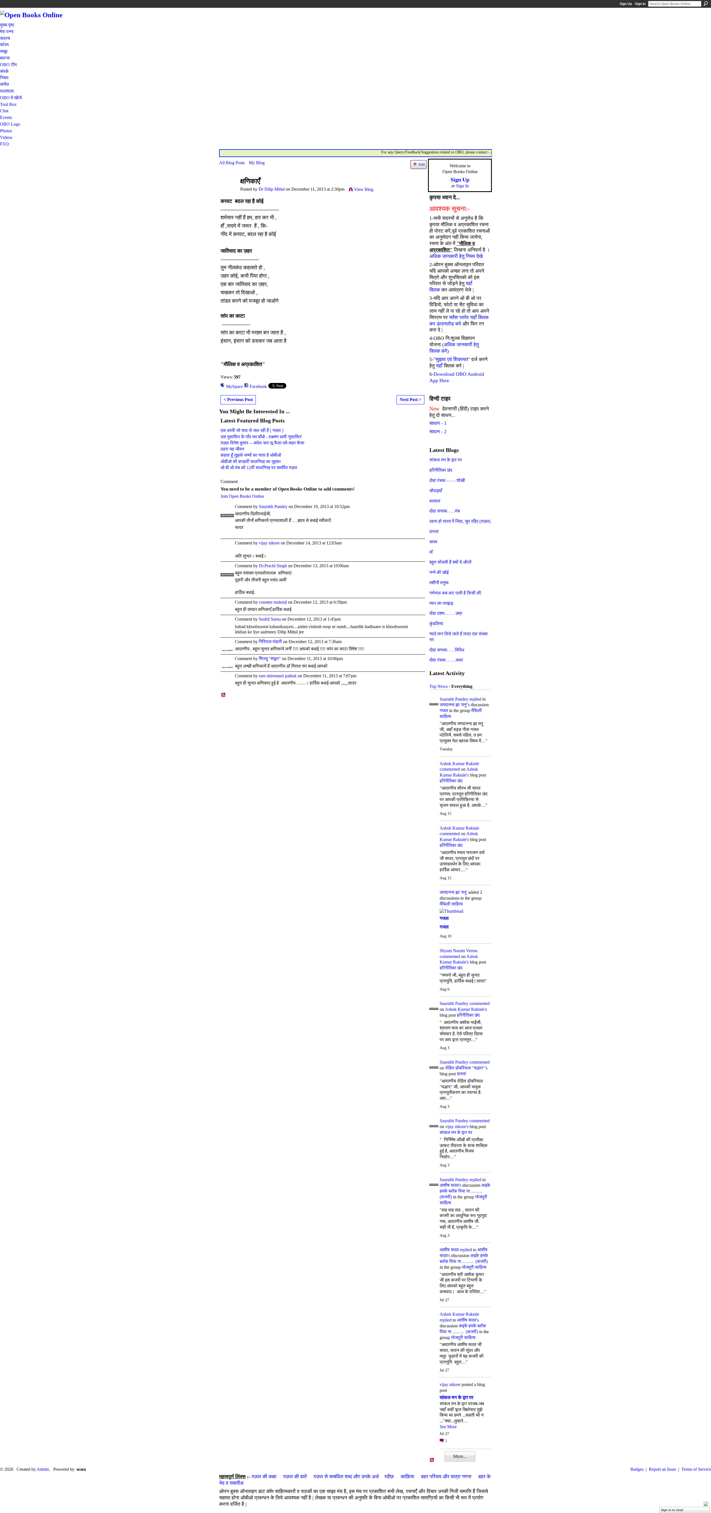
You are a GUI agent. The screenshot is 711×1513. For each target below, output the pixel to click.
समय (433, 541)
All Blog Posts (232, 162)
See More (448, 1426)
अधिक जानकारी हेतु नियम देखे (456, 256)
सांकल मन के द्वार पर (445, 459)
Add (421, 164)
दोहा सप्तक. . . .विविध (446, 650)
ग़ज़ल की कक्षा (264, 1476)
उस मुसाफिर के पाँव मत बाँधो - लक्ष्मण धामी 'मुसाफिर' (261, 436)
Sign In (640, 4)
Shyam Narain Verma (458, 950)
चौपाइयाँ (435, 490)
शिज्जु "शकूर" (270, 658)
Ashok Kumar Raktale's (466, 1009)
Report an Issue (662, 1469)
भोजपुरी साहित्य (474, 1267)
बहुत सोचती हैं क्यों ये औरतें (450, 562)
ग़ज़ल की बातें (295, 1476)
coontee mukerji (273, 602)
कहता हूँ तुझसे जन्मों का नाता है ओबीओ (251, 455)
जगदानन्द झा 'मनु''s (455, 704)
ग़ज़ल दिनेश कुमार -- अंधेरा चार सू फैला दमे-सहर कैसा (262, 443)
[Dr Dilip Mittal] (228, 192)
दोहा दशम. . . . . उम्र (445, 613)
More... (460, 1456)
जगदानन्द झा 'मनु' (453, 892)
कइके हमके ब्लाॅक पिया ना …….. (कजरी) (465, 1191)
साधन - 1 (438, 423)
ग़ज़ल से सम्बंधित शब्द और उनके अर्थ (346, 1476)
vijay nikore (269, 543)
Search (706, 3)
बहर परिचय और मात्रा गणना (446, 1476)
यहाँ (439, 366)
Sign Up (626, 4)
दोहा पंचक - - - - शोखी (447, 480)
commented (450, 769)
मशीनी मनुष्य (439, 582)
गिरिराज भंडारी (270, 641)
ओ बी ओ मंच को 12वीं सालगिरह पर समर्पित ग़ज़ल (259, 467)
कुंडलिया (436, 623)
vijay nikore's (457, 1126)
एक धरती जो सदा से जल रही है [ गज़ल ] (252, 430)
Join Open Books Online (242, 496)
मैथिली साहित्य (451, 904)
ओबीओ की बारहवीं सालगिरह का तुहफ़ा (251, 461)
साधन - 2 (438, 431)
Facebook (258, 386)
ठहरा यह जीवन (232, 449)
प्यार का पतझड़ (441, 603)
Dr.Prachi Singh (273, 565)
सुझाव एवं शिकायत (451, 359)
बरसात (434, 501)
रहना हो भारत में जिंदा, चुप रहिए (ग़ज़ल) (459, 521)
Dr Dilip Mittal (272, 189)
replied (475, 699)
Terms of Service (696, 1469)
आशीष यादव (449, 1249)
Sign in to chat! (672, 1510)
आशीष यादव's (450, 1185)
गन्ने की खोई (439, 572)
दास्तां (434, 531)
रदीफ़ (389, 1476)
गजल (444, 710)
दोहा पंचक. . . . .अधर (446, 660)
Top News (438, 686)
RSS (223, 695)
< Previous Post (238, 399)
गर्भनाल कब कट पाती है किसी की (455, 593)
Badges (637, 1469)
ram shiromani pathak (278, 675)
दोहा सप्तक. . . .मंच (444, 511)
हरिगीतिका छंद (440, 470)
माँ (431, 552)
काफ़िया (407, 1476)
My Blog (257, 162)
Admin (43, 1469)
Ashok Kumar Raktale (459, 763)
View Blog (363, 189)
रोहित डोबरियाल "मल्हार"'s (466, 1068)
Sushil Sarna (270, 619)
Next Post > (410, 399)
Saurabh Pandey (273, 506)
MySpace (234, 386)
